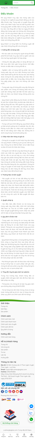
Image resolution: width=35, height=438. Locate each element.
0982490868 (11, 372)
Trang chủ (4, 8)
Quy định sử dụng (7, 329)
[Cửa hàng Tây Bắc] (6, 2)
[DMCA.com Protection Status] (20, 384)
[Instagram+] (9, 391)
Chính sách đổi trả (7, 327)
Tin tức (3, 352)
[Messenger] (31, 406)
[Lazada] (21, 391)
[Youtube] (13, 391)
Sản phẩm (4, 311)
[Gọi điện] (31, 419)
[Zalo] (31, 413)
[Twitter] (6, 391)
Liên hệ (3, 355)
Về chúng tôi (5, 347)
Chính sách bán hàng (8, 337)
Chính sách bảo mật (8, 319)
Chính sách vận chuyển (9, 324)
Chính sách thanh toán (8, 322)
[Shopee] (17, 391)
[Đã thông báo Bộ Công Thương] (8, 384)
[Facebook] (2, 391)
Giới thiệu (4, 309)
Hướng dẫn (5, 357)
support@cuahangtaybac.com (16, 369)
